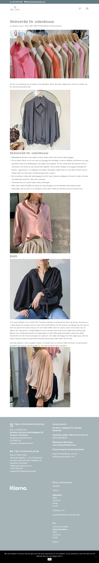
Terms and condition (60, 527)
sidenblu (16, 87)
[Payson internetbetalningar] (18, 489)
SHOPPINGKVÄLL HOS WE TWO (66, 515)
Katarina (15, 26)
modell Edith (33, 322)
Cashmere (57, 500)
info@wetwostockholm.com (63, 457)
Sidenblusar (16, 157)
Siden (55, 498)
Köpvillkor (56, 486)
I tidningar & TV (59, 510)
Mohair (55, 503)
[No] (96, 557)
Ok (50, 559)
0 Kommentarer (56, 26)
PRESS (56, 490)
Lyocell (55, 506)
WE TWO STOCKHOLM (39, 26)
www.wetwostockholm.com (64, 445)
